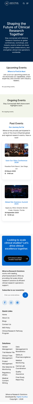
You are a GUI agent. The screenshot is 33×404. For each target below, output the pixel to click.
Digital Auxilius (22, 397)
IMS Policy (6, 328)
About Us (5, 318)
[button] (27, 3)
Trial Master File (8, 352)
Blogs (4, 321)
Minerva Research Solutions (16, 394)
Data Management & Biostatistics (22, 349)
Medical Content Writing (5, 380)
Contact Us (6, 324)
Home (4, 315)
